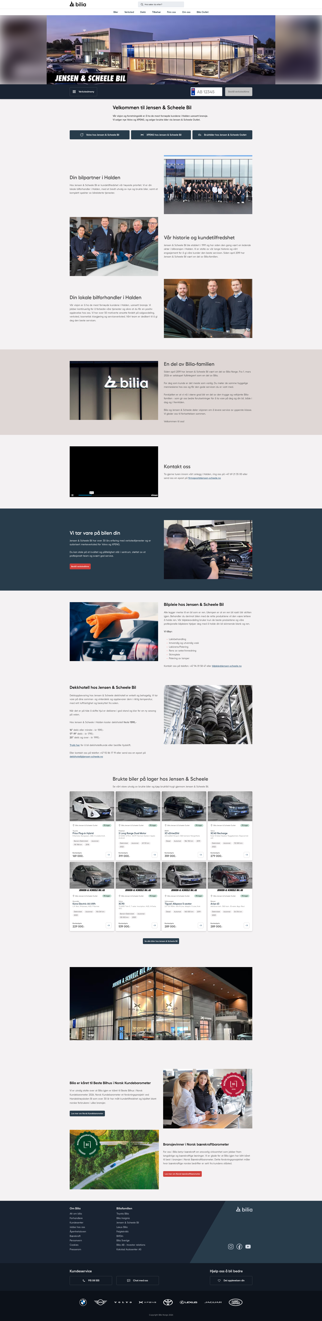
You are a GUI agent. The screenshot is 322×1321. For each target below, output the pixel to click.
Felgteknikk (122, 1231)
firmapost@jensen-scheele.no (204, 478)
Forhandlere (76, 1218)
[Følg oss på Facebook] (239, 1247)
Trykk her (75, 745)
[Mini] (100, 1303)
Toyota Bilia (122, 1214)
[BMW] (83, 1303)
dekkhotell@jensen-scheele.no (86, 756)
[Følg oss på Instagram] (230, 1247)
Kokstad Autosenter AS (128, 1249)
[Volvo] (123, 1303)
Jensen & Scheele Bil (127, 1222)
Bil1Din (119, 1236)
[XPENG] (147, 1303)
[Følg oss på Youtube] (248, 1247)
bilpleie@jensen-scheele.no (227, 666)
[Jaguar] (213, 1303)
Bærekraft (75, 1236)
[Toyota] (168, 1303)
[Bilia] (78, 4)
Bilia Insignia (123, 1218)
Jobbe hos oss (77, 1227)
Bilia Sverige (123, 1240)
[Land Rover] (236, 1303)
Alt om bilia (76, 1214)
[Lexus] (188, 1303)
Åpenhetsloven (78, 1231)
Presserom (75, 1249)
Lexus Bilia (122, 1227)
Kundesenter (76, 1222)
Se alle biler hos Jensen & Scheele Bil (161, 941)
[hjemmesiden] (244, 1209)
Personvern (76, 1240)
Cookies (74, 1245)
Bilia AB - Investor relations (130, 1245)
